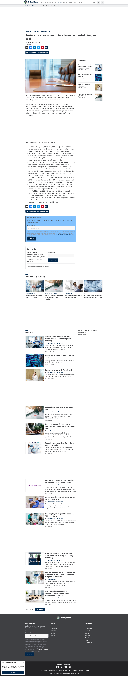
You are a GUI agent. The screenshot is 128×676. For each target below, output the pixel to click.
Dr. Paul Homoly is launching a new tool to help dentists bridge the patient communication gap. (60, 601)
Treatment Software (40, 31)
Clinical (28, 31)
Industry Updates (30, 293)
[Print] (26, 47)
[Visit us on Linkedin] (65, 667)
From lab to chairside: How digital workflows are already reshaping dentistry (59, 555)
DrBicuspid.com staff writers (33, 42)
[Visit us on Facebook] (57, 667)
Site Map (81, 670)
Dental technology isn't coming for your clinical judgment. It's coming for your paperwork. (60, 574)
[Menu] (102, 2)
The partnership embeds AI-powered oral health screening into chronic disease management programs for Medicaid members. (60, 506)
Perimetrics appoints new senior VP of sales (33, 296)
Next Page (40, 609)
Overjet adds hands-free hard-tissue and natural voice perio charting (85, 66)
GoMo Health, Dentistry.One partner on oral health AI (60, 498)
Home (87, 670)
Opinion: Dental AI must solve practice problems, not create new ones (60, 426)
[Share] (30, 47)
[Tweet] (38, 47)
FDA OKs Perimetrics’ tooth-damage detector (74, 296)
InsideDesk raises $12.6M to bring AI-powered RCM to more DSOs (59, 481)
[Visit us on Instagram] (69, 667)
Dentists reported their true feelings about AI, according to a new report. (59, 361)
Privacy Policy (43, 670)
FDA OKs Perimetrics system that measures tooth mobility (54, 297)
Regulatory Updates (51, 293)
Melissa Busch (51, 358)
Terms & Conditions (64, 670)
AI (49, 31)
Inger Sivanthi (51, 431)
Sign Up (31, 239)
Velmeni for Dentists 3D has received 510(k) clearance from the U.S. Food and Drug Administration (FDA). (58, 416)
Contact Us (74, 670)
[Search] (98, 2)
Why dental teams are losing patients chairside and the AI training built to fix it (57, 593)
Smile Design (68, 293)
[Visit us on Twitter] (61, 667)
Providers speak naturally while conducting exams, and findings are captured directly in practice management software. (59, 347)
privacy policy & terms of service (64, 234)
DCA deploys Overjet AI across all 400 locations (59, 515)
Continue (53, 260)
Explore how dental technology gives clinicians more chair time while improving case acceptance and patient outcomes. (60, 583)
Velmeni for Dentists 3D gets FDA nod (85, 95)
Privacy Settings (53, 670)
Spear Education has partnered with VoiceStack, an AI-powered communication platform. (60, 375)
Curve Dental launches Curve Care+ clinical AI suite (60, 444)
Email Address (31, 225)
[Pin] (42, 47)
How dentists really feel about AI (85, 75)
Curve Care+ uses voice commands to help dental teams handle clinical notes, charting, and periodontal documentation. (59, 449)
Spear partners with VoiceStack (84, 85)
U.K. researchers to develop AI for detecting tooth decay (93, 296)
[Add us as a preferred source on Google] (46, 47)
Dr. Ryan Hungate (51, 579)
